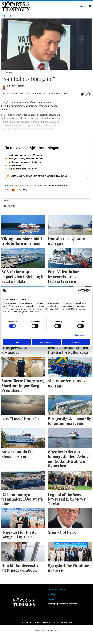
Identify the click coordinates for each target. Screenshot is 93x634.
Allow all (76, 342)
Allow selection (46, 342)
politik (6, 211)
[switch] (35, 326)
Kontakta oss (53, 605)
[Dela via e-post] (89, 94)
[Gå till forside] (39, 6)
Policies (51, 609)
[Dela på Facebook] (82, 94)
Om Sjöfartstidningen (57, 600)
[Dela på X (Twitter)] (86, 94)
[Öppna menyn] (90, 6)
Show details (79, 335)
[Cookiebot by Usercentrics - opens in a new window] (79, 290)
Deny (17, 342)
